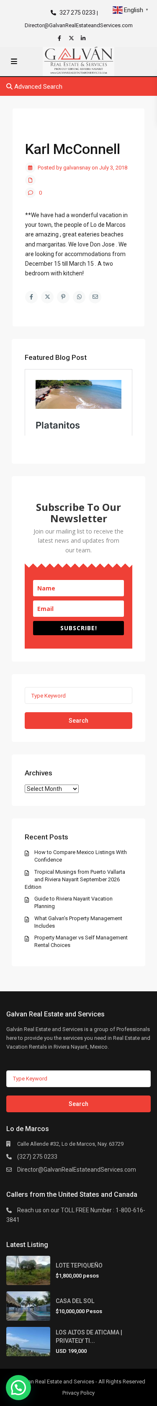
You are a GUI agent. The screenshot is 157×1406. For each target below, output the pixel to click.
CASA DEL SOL (75, 1301)
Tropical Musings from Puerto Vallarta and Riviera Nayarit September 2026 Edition (75, 879)
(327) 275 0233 (37, 1156)
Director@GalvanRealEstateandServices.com (76, 1169)
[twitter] (72, 38)
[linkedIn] (84, 38)
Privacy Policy (78, 1393)
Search (78, 720)
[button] (18, 1387)
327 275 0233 (77, 12)
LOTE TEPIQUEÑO (79, 1265)
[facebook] (61, 38)
